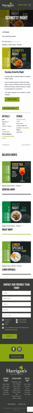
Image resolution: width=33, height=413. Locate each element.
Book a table (22, 5)
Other (6, 324)
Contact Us (21, 404)
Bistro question (23, 319)
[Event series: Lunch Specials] (23, 265)
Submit (9, 336)
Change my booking (8, 321)
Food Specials (5, 136)
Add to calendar (11, 108)
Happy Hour (6, 144)
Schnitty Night (6, 131)
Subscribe (16, 356)
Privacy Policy (16, 410)
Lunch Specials (26, 144)
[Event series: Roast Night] (22, 225)
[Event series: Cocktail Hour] (22, 185)
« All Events (5, 32)
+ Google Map (25, 128)
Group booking (22, 322)
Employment (12, 404)
